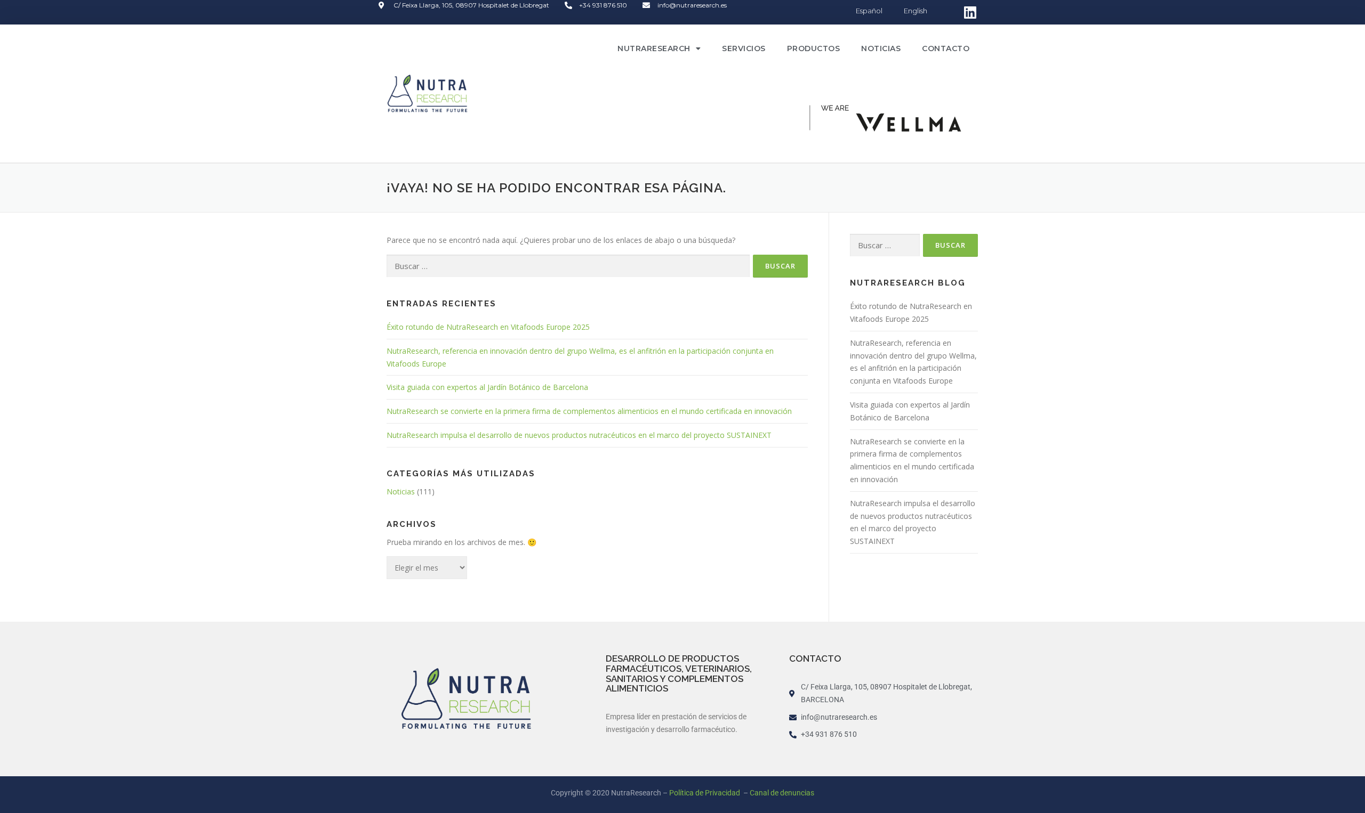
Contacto (945, 48)
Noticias (881, 48)
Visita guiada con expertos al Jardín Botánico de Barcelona (487, 387)
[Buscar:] (568, 266)
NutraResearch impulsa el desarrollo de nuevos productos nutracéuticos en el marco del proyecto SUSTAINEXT (579, 435)
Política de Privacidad (705, 792)
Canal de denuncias (782, 792)
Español (869, 10)
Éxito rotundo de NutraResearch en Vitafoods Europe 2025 (488, 327)
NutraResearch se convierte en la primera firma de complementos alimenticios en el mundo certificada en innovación (589, 411)
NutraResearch (653, 48)
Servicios (744, 48)
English (915, 10)
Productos (813, 48)
